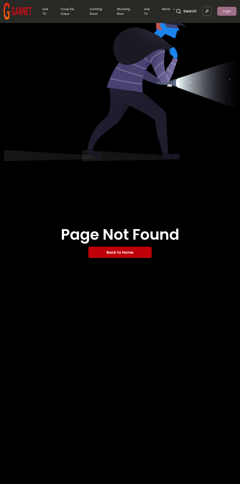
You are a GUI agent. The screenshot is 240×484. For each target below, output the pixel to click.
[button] (207, 11)
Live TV (45, 11)
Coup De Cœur (67, 11)
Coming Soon (96, 11)
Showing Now (123, 11)
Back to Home (120, 252)
